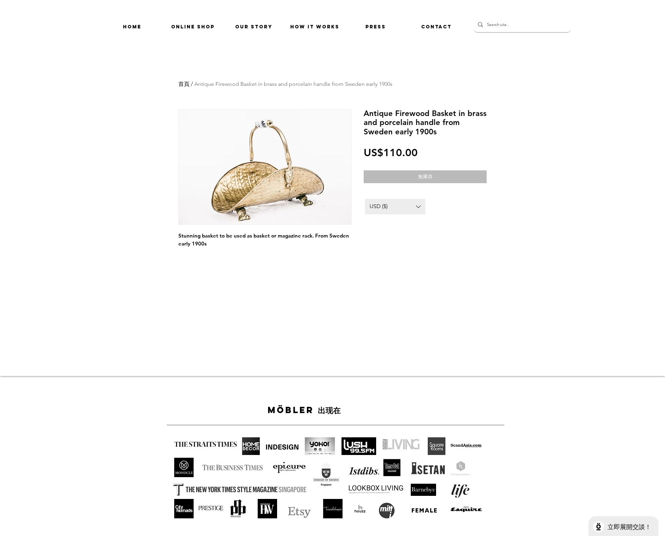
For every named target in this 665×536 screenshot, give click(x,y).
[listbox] (395, 206)
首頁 (183, 84)
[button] (395, 206)
